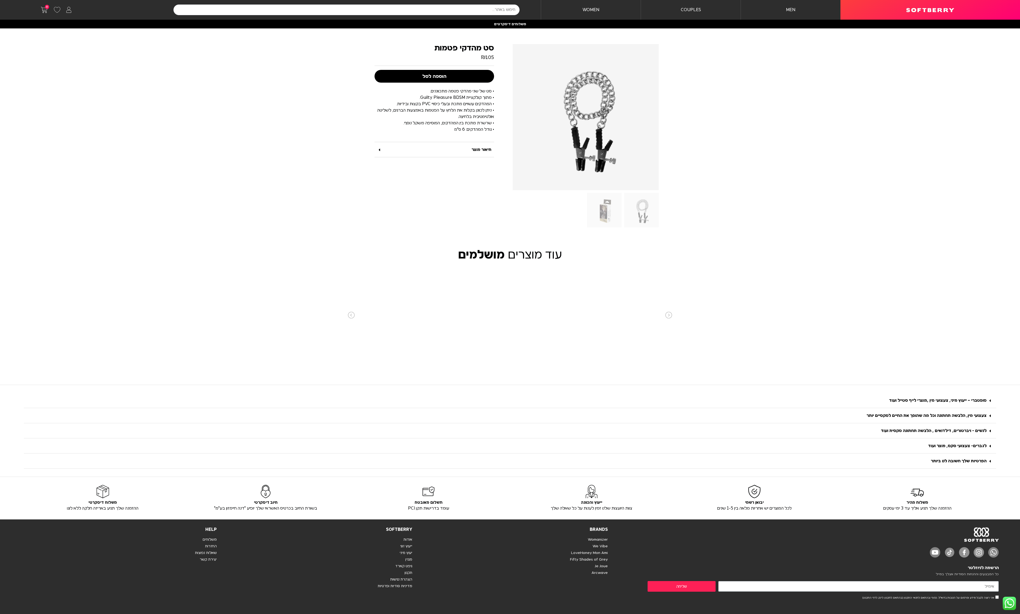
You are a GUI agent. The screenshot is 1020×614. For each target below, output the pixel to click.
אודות (407, 539)
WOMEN (591, 10)
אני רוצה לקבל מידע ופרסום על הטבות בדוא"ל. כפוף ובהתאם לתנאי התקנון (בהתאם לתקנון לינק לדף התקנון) (928, 597)
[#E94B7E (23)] (586, 117)
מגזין (408, 559)
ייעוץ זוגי (406, 546)
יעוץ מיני (406, 553)
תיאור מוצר (481, 149)
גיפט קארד (403, 566)
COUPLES (691, 10)
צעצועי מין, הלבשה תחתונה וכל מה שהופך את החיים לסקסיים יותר (926, 415)
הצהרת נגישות (401, 579)
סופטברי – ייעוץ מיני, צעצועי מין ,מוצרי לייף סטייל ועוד (938, 400)
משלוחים (210, 539)
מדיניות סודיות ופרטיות (395, 586)
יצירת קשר (208, 559)
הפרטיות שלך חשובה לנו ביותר (959, 461)
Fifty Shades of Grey (589, 559)
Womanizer (598, 539)
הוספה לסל (434, 76)
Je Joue (601, 566)
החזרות (211, 546)
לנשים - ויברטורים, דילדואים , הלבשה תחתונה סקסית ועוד (934, 431)
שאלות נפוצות (206, 553)
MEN (790, 10)
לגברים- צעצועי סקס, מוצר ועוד (957, 446)
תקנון (408, 573)
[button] (434, 149)
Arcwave (600, 573)
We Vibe (600, 546)
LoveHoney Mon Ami (589, 553)
